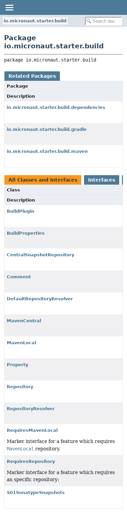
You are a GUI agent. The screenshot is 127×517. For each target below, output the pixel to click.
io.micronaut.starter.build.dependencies (56, 107)
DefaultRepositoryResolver (40, 298)
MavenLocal (21, 342)
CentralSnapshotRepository (40, 254)
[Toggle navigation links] (9, 7)
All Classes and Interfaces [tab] (42, 180)
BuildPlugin (20, 211)
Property (17, 364)
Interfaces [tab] (101, 180)
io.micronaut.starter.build (35, 20)
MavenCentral (24, 320)
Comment (19, 276)
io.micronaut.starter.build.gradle (47, 129)
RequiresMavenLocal (32, 430)
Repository (20, 386)
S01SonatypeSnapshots (36, 492)
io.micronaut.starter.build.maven (47, 151)
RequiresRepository (31, 461)
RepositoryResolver (31, 408)
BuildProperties (26, 233)
